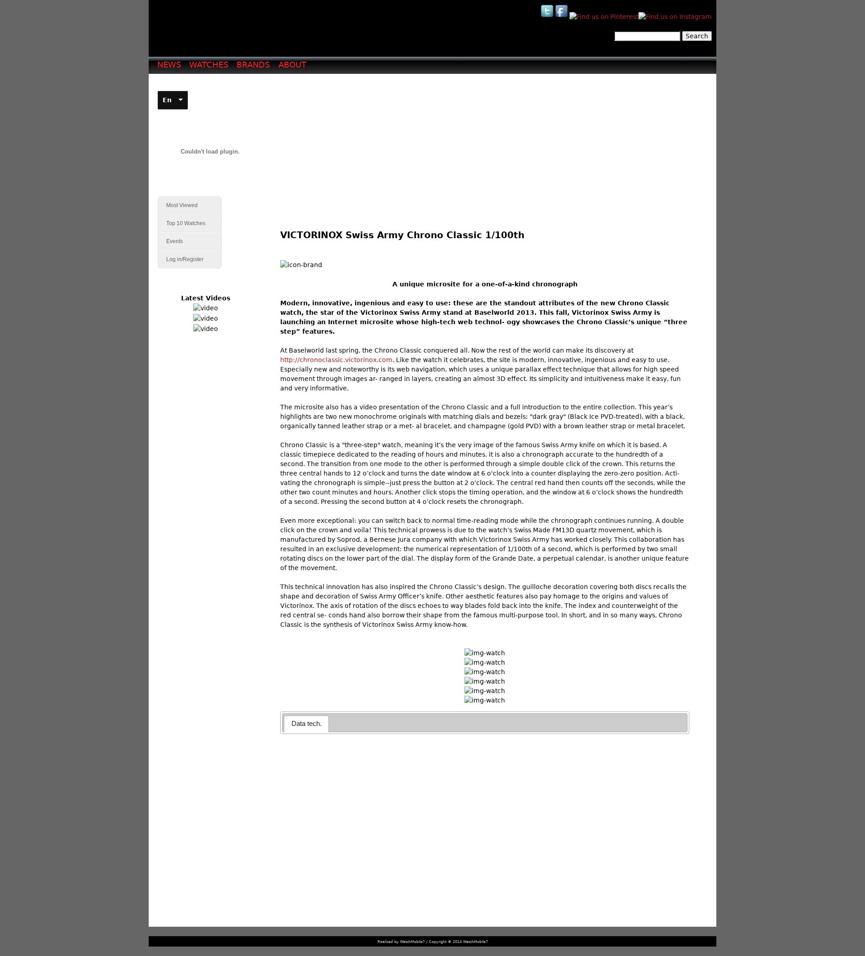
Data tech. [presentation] (306, 723)
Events (170, 241)
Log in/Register (185, 259)
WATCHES (208, 64)
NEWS (169, 64)
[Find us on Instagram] (675, 16)
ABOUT (292, 64)
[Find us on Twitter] (548, 16)
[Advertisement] (488, 145)
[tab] (306, 724)
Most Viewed (182, 205)
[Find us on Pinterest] (603, 16)
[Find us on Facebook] (562, 16)
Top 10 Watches (185, 223)
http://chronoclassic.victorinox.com (336, 359)
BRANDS (253, 64)
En (167, 100)
